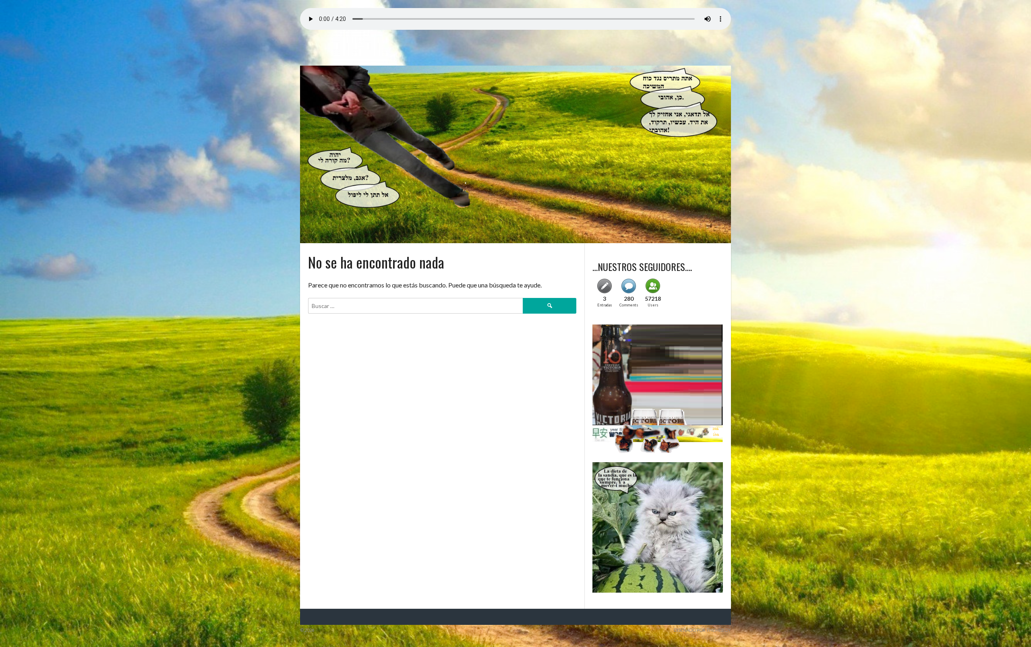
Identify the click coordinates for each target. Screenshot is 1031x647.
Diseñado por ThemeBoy (702, 630)
